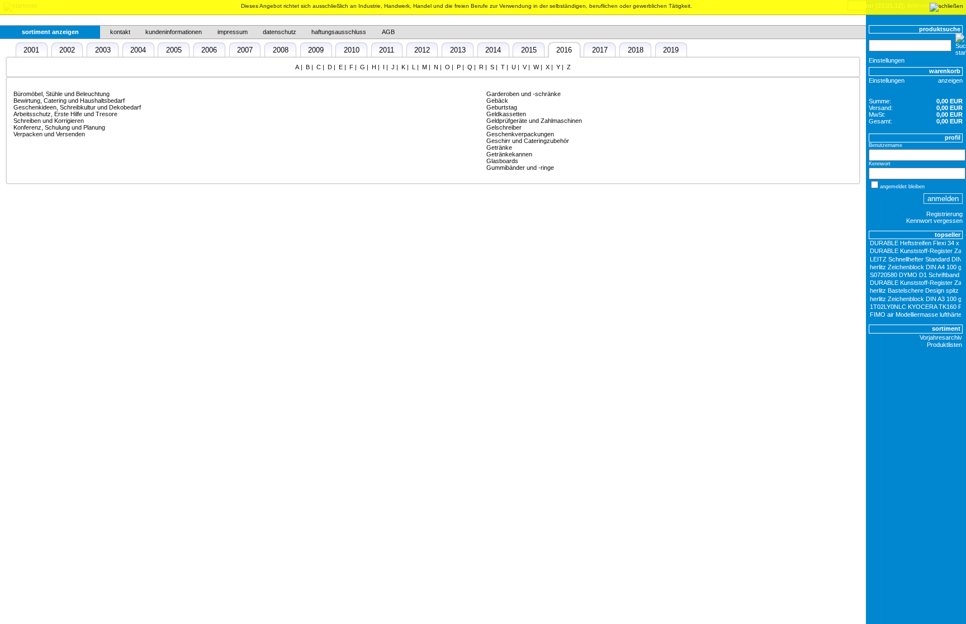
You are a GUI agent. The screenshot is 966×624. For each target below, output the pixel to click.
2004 (138, 50)
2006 (209, 50)
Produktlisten (944, 344)
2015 (529, 50)
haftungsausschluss (338, 31)
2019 (671, 50)
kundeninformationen (173, 31)
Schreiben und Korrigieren (48, 120)
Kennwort (880, 163)
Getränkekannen (509, 154)
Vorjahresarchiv (941, 337)
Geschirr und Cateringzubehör (527, 140)
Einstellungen (887, 60)
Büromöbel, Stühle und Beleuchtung (61, 93)
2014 (493, 50)
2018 (635, 50)
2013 (458, 50)
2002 (67, 50)
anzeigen (950, 80)
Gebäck (497, 100)
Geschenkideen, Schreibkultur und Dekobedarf (77, 107)
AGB (388, 31)
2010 (351, 50)
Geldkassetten (506, 114)
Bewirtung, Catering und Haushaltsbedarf (69, 100)
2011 (386, 50)
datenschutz (279, 31)
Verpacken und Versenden (49, 134)
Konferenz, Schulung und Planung (59, 127)
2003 (103, 50)
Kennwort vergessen (934, 220)
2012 (422, 50)
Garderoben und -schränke (523, 93)
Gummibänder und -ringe (520, 167)
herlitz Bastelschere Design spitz (914, 290)
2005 (174, 50)
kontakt (120, 31)
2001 (31, 50)
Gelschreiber (504, 127)
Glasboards (502, 161)
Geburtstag (501, 107)
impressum (232, 31)
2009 (316, 50)
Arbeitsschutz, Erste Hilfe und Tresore (65, 114)
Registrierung (944, 214)
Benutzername (885, 145)
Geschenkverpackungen (520, 134)
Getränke (499, 147)
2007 (245, 50)
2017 (600, 50)
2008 (280, 50)
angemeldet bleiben (902, 186)
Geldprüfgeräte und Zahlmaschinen (534, 120)
